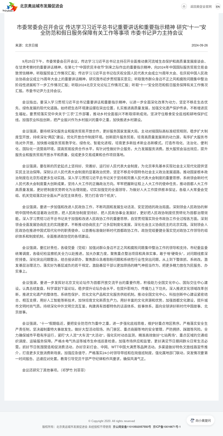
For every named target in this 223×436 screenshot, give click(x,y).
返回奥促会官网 (201, 6)
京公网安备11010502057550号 (132, 426)
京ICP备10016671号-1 (167, 426)
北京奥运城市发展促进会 (41, 6)
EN (218, 6)
